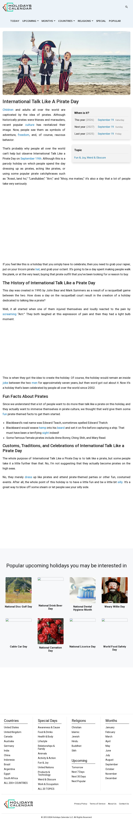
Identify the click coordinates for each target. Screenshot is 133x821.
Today (14, 20)
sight (45, 432)
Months (47, 20)
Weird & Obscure (96, 157)
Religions (84, 20)
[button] (126, 7)
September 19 (106, 119)
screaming (9, 314)
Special (101, 20)
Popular (115, 20)
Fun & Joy (80, 157)
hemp (42, 427)
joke (5, 382)
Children (8, 109)
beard (61, 427)
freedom (23, 135)
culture (29, 124)
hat (38, 269)
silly (120, 482)
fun (5, 414)
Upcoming (29, 20)
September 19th (30, 158)
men (34, 382)
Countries (65, 20)
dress (28, 477)
